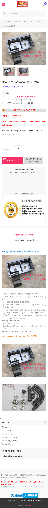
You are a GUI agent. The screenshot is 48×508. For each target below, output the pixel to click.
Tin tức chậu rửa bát (10, 437)
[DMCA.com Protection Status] (30, 495)
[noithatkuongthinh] (21, 4)
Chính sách (6, 430)
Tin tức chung (7, 427)
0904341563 (33, 160)
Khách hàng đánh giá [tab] (24, 240)
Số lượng (5, 150)
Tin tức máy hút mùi (9, 441)
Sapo (29, 505)
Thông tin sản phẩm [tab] (24, 235)
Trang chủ (6, 21)
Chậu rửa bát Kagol (20, 21)
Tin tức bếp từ (7, 444)
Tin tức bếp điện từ (9, 434)
